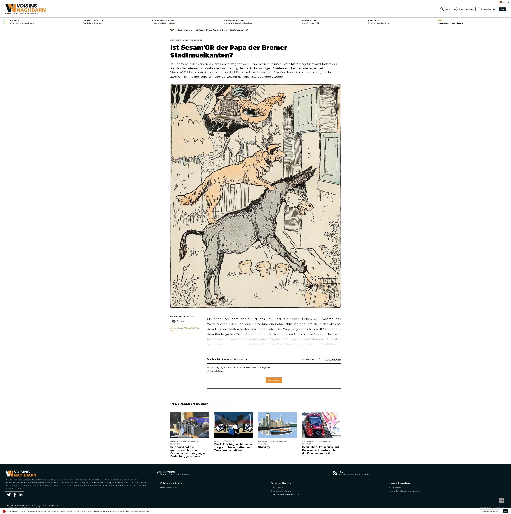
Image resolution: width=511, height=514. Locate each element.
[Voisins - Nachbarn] (172, 29)
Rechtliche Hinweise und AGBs (286, 494)
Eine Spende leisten (170, 488)
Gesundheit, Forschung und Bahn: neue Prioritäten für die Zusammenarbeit (320, 450)
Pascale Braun (177, 328)
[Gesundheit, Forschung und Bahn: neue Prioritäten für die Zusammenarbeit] (321, 425)
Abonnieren (274, 380)
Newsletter (169, 471)
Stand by (264, 447)
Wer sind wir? (278, 488)
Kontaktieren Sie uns (282, 491)
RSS (341, 471)
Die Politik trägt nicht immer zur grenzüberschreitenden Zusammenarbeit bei (233, 447)
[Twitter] (9, 494)
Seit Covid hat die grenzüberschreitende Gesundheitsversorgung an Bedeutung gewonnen (188, 452)
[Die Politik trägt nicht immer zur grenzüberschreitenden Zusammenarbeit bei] (233, 425)
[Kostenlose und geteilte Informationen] (25, 8)
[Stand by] (277, 425)
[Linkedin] (20, 494)
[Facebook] (15, 495)
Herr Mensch (395, 488)
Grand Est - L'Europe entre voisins (404, 491)
